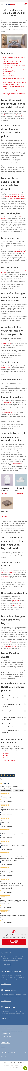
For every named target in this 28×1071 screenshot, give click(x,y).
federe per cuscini (18, 196)
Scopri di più (5, 494)
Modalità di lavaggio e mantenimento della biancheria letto (13, 70)
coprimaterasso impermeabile (17, 198)
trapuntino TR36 (5, 367)
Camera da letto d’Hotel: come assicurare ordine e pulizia (12, 62)
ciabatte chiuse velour (19, 605)
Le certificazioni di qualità (10, 91)
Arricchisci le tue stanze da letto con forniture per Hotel (13, 75)
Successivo (18, 790)
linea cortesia (15, 600)
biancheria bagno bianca (10, 641)
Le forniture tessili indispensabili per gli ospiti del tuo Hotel (14, 58)
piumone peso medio (7, 402)
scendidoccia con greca (8, 572)
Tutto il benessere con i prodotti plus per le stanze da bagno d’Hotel (14, 83)
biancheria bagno (18, 115)
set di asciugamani (17, 463)
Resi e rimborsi (7, 758)
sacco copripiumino (7, 412)
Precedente (6, 790)
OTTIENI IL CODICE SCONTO (14, 942)
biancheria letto (5, 115)
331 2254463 (7, 1036)
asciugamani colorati (13, 527)
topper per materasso (12, 342)
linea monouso (5, 576)
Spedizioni (6, 753)
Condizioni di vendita (9, 760)
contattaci (22, 750)
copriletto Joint (5, 385)
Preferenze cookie (14, 1067)
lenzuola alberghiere (7, 196)
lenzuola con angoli (17, 195)
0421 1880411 (7, 1034)
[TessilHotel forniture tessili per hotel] (10, 4)
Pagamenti (6, 755)
